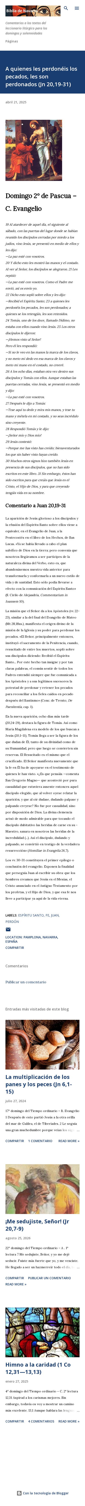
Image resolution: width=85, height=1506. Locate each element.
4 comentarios (41, 1421)
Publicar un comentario (25, 982)
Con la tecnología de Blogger (45, 1493)
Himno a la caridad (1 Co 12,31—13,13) (38, 1368)
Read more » (69, 1141)
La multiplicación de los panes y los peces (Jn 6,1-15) (38, 1084)
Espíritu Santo (31, 915)
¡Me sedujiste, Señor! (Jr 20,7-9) (37, 1224)
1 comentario (40, 1141)
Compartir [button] (14, 947)
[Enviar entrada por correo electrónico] (8, 931)
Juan (55, 915)
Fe (47, 915)
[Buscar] (66, 8)
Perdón (12, 921)
